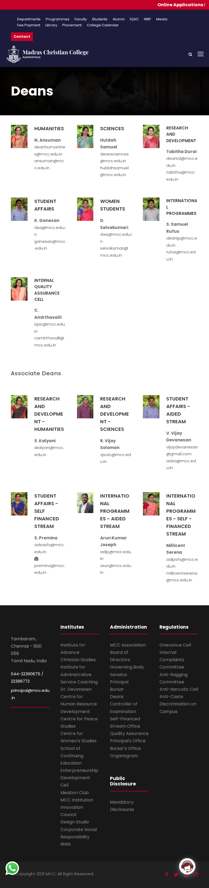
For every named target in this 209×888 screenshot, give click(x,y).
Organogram (124, 756)
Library (51, 25)
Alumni (119, 19)
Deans (117, 696)
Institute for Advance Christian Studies (78, 652)
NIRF (147, 19)
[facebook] (166, 874)
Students (99, 19)
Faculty (81, 19)
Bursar (117, 689)
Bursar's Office (125, 748)
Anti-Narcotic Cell (178, 689)
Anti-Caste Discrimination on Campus (177, 703)
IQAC (134, 19)
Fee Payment (28, 25)
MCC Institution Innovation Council (76, 807)
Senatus (118, 674)
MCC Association (128, 645)
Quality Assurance (129, 733)
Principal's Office (128, 741)
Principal (119, 682)
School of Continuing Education (71, 755)
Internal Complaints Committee (171, 659)
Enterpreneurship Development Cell (79, 777)
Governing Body (127, 667)
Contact (22, 36)
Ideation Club (74, 793)
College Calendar (103, 25)
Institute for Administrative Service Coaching (79, 674)
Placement (72, 25)
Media (161, 19)
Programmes (57, 19)
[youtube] (186, 874)
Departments (29, 19)
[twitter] (176, 874)
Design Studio (74, 822)
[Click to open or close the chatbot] (187, 866)
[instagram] (196, 874)
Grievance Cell (175, 645)
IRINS (65, 844)
